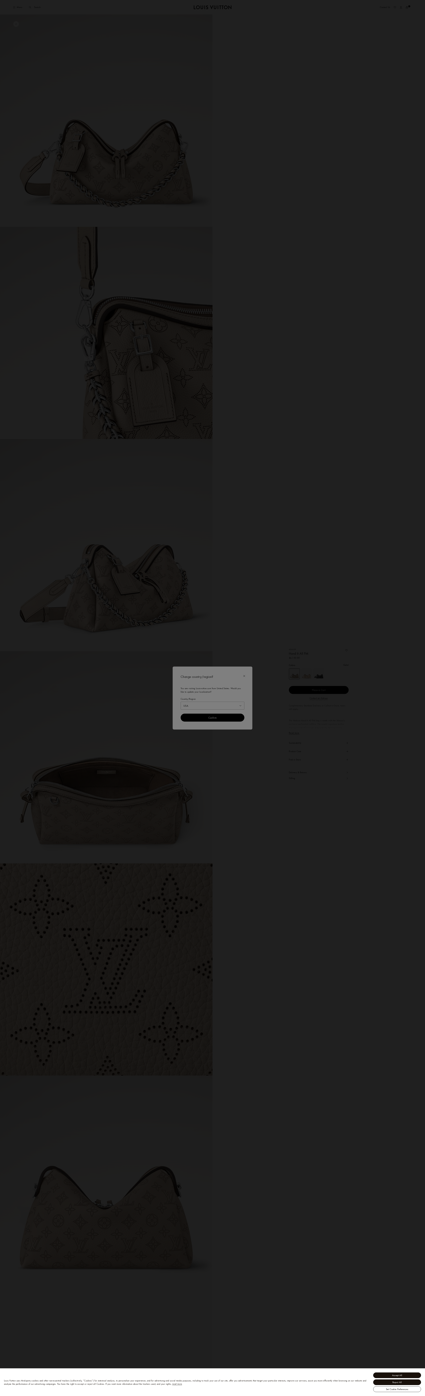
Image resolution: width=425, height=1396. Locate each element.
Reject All (397, 1382)
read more (177, 1383)
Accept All (397, 1375)
